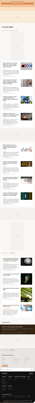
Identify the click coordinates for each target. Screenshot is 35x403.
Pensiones (25, 363)
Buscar (32, 370)
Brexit (15, 332)
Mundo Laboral (5, 182)
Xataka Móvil (4, 379)
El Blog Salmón (10, 387)
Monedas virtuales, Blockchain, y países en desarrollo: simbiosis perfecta (10, 163)
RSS (9, 253)
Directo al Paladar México (23, 396)
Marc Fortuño (7, 76)
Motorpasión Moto (29, 379)
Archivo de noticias (6, 322)
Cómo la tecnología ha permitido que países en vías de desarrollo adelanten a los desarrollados (10, 194)
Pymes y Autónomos (10, 389)
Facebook (7, 253)
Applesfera (3, 380)
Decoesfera (3, 388)
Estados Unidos (19, 332)
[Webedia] (4, 373)
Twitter (5, 253)
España (24, 332)
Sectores (4, 118)
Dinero (10, 30)
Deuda (14, 363)
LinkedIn (14, 253)
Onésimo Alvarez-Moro (9, 284)
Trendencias (4, 387)
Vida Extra (9, 379)
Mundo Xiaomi (4, 383)
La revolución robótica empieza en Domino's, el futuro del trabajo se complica (10, 178)
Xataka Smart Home (5, 382)
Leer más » (10, 74)
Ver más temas (4, 365)
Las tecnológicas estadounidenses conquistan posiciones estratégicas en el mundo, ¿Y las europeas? (11, 259)
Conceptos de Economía (7, 308)
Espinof (16, 379)
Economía (4, 102)
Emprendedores (5, 263)
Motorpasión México (29, 396)
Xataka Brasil (4, 397)
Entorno (4, 277)
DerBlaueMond (7, 93)
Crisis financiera (4, 363)
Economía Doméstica (16, 359)
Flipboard (12, 253)
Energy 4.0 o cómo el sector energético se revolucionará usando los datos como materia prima (11, 115)
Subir (30, 373)
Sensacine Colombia (17, 397)
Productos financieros (27, 359)
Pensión (16, 30)
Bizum (13, 30)
